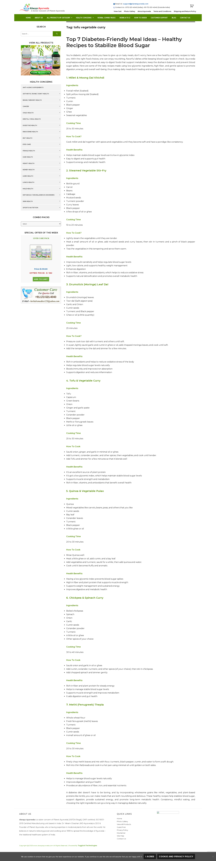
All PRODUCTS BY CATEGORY (58, 18)
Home (28, 18)
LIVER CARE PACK (41, 238)
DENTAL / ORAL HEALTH (32, 119)
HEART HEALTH (28, 163)
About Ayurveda (144, 11)
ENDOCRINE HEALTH (30, 132)
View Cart (118, 11)
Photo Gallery (129, 11)
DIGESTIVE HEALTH (30, 125)
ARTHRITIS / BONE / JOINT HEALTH (36, 94)
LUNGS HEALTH (28, 182)
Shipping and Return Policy (185, 11)
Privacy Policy (122, 830)
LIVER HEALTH (28, 176)
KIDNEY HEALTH (28, 170)
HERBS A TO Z (125, 18)
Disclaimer (121, 833)
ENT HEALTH (27, 138)
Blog (174, 18)
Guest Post (121, 827)
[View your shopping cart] (192, 6)
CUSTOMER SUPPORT (159, 18)
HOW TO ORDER (140, 18)
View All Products (124, 824)
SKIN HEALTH (28, 201)
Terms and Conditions (162, 11)
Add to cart (41, 279)
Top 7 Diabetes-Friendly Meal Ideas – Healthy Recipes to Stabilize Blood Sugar (124, 42)
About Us (39, 18)
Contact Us (185, 18)
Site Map (120, 836)
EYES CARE (27, 144)
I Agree (149, 856)
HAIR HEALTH (28, 157)
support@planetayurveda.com (135, 4)
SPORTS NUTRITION (30, 208)
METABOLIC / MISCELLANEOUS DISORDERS (38, 195)
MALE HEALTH (28, 189)
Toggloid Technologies (87, 845)
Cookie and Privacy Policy (176, 856)
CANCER (26, 106)
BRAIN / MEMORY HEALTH (32, 100)
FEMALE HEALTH (29, 151)
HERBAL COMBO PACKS (107, 18)
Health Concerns (84, 18)
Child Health (28, 113)
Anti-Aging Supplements (33, 87)
